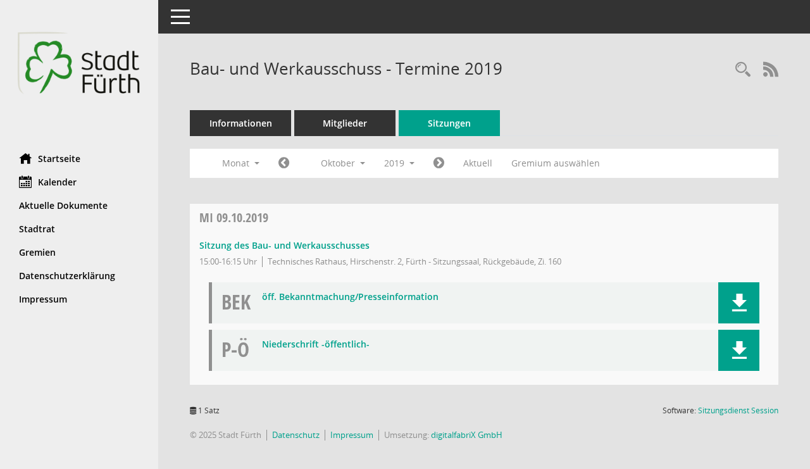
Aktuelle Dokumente (63, 205)
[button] (738, 302)
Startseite (59, 159)
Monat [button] (237, 163)
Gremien (37, 252)
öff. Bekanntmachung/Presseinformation (350, 297)
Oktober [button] (339, 163)
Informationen (240, 123)
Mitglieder (345, 123)
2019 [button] (395, 163)
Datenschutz (296, 435)
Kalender (57, 182)
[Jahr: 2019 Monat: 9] (284, 163)
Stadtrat (37, 229)
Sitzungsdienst (738, 410)
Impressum (43, 299)
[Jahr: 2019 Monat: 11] (439, 163)
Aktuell (477, 163)
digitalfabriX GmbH (466, 435)
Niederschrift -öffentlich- (316, 344)
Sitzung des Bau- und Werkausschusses (284, 245)
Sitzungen (449, 123)
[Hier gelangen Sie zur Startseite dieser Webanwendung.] (79, 72)
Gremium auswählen (555, 163)
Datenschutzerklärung (67, 276)
